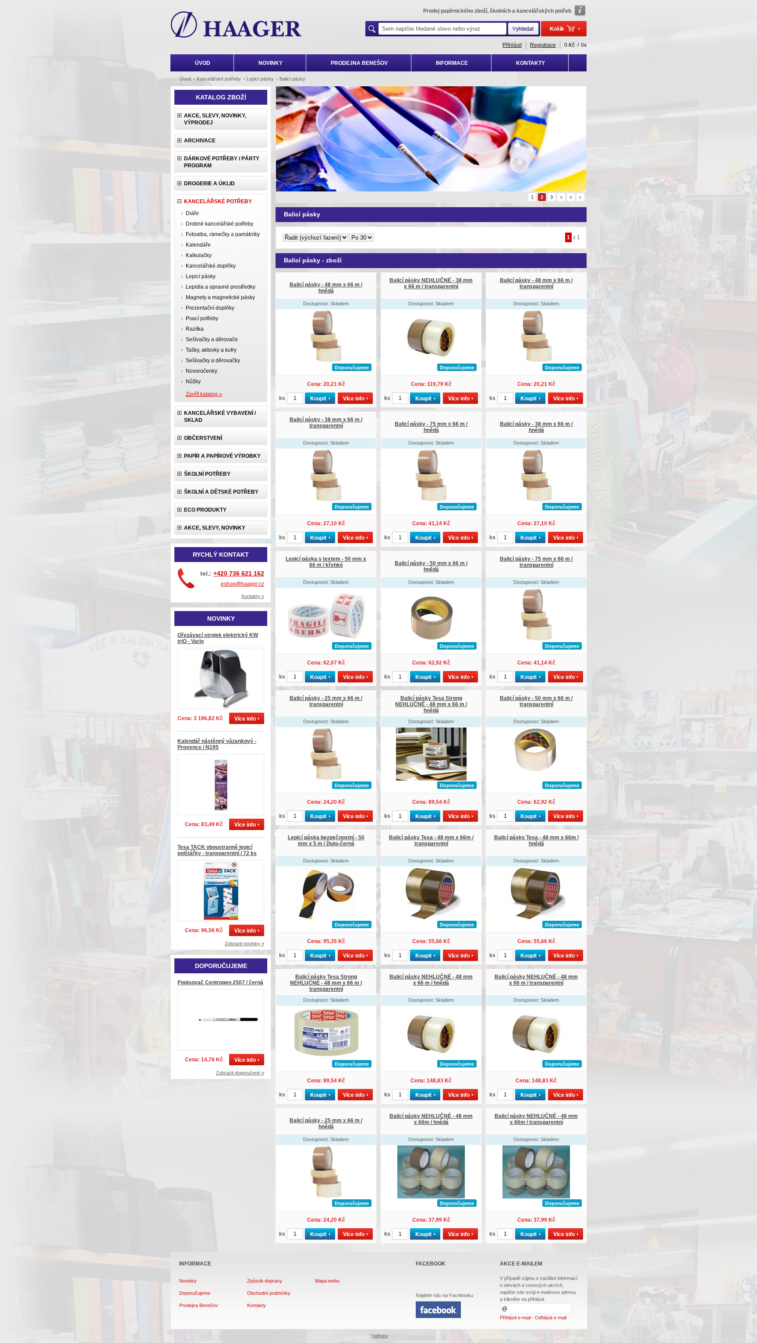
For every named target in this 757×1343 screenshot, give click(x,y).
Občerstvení (203, 438)
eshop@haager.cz (242, 584)
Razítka (195, 329)
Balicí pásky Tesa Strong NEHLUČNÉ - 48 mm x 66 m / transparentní (326, 983)
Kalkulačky (199, 255)
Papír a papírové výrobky (222, 456)
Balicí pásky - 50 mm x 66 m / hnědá (431, 566)
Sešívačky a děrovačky (213, 360)
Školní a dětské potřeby (221, 492)
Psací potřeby (202, 318)
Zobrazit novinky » (244, 943)
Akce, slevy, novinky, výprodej (215, 119)
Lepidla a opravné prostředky (220, 287)
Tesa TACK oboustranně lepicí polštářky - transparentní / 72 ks (217, 850)
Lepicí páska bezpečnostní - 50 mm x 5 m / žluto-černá (326, 840)
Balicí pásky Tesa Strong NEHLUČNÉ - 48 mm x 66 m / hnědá (431, 704)
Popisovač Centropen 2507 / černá (220, 982)
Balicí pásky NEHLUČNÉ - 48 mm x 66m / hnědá (431, 1119)
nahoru (380, 1335)
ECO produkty (205, 510)
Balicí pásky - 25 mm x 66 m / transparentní (326, 701)
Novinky (188, 1280)
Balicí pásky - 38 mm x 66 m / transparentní (326, 423)
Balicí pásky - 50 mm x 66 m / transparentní (536, 701)
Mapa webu (327, 1280)
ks (282, 398)
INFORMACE (452, 63)
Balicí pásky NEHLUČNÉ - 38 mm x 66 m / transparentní (431, 283)
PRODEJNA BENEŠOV (359, 63)
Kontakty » (252, 596)
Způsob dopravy (264, 1280)
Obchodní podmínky (268, 1293)
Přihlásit (512, 45)
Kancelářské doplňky (211, 266)
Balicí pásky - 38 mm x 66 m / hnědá (536, 427)
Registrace (543, 45)
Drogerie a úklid (209, 183)
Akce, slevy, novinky (214, 528)
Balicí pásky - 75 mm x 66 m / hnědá (431, 427)
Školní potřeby (207, 474)
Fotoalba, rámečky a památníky (223, 234)
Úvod (185, 78)
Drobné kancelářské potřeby (219, 224)
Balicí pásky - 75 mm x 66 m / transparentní (536, 562)
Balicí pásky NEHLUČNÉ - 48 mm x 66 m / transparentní (536, 980)
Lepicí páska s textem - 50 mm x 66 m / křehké (326, 562)
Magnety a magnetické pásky (220, 297)
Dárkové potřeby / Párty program (221, 162)
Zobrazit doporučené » (240, 1072)
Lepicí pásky (201, 276)
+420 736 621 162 (238, 573)
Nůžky (193, 381)
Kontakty (256, 1305)
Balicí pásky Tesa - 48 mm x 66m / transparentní (431, 840)
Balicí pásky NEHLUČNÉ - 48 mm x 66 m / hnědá (431, 980)
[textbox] (442, 28)
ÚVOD (202, 63)
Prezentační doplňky (210, 308)
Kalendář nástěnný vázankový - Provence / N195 (216, 744)
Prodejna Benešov (198, 1305)
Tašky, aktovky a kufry (211, 350)
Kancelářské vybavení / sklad (220, 416)
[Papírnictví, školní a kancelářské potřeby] (236, 25)
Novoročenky (201, 371)
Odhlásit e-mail (550, 1317)
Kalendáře (198, 245)
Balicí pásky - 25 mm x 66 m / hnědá (326, 1123)
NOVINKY (270, 63)
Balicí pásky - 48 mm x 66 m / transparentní (536, 283)
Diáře (192, 213)
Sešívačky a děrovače (212, 339)
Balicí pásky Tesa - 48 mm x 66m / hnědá (536, 840)
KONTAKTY (530, 63)
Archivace (200, 141)
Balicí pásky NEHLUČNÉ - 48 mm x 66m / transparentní (536, 1119)
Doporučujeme (194, 1293)
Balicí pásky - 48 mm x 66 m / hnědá (326, 288)
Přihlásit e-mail (515, 1317)
